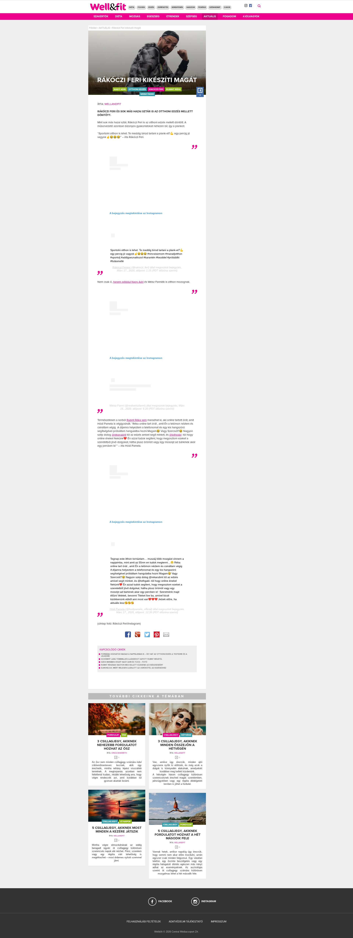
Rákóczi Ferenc (122, 267)
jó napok (125, 821)
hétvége (186, 735)
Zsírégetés (163, 7)
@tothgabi (175, 434)
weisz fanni (147, 94)
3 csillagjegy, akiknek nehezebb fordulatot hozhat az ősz (117, 745)
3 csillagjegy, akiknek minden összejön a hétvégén (177, 745)
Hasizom (190, 7)
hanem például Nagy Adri (128, 282)
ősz (124, 735)
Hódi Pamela (117, 609)
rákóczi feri (156, 89)
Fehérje (202, 7)
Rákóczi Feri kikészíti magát (126, 27)
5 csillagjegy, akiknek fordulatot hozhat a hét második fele (177, 834)
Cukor (227, 7)
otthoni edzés (137, 89)
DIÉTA (131, 7)
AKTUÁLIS (104, 27)
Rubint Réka (173, 89)
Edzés (151, 7)
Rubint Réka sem (137, 420)
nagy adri (120, 89)
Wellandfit (112, 104)
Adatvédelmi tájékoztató (186, 921)
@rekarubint (119, 434)
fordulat (113, 735)
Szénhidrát (214, 7)
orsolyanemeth (119, 753)
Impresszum (218, 921)
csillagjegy (171, 735)
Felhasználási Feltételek (144, 921)
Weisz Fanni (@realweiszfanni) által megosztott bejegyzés (143, 405)
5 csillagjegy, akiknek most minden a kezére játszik (116, 829)
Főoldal (93, 27)
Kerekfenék (177, 7)
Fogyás (141, 7)
